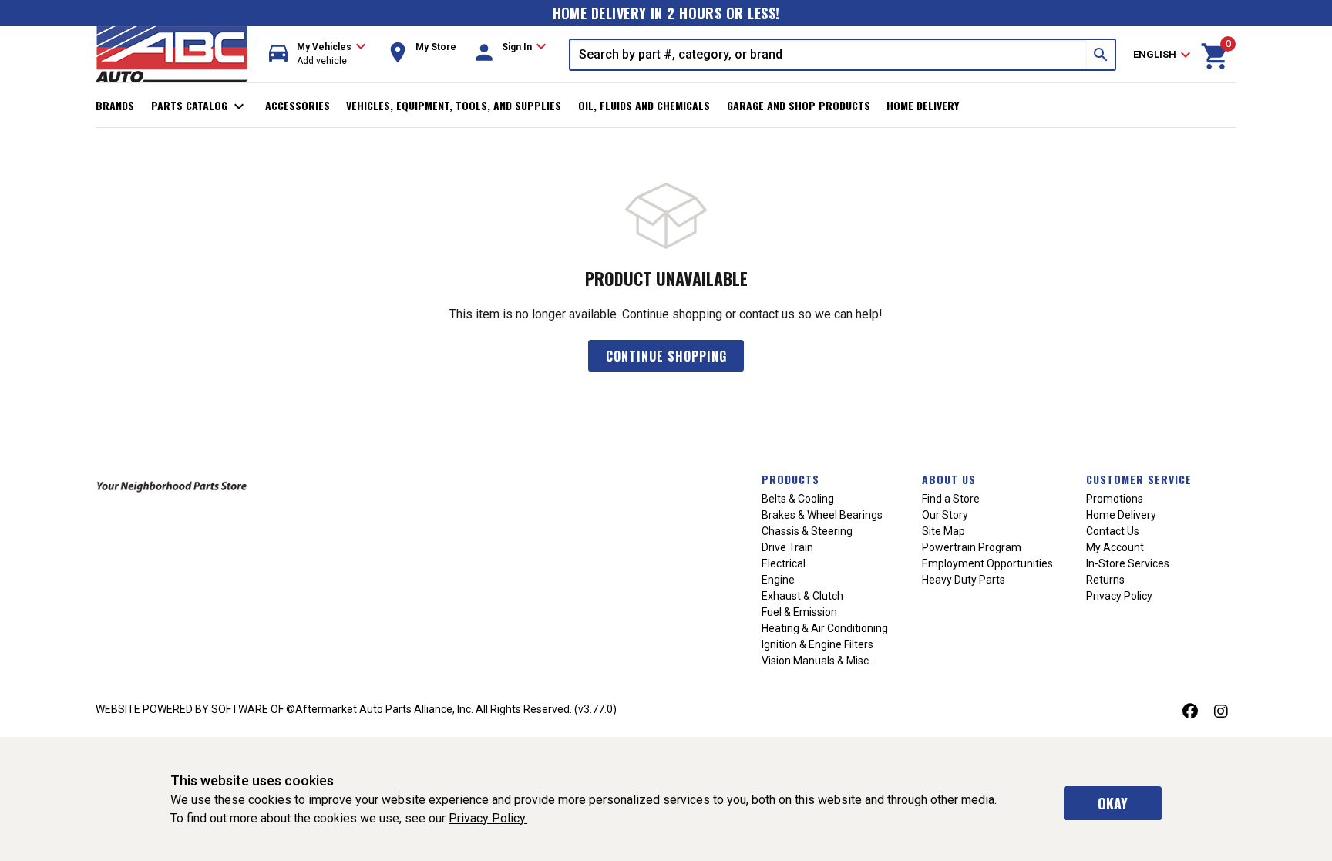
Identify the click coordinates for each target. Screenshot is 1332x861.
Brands (115, 105)
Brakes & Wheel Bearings (822, 515)
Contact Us (1112, 531)
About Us (949, 479)
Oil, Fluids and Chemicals (644, 105)
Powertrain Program (971, 547)
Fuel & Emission (799, 612)
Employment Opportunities (987, 563)
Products (790, 479)
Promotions (1114, 499)
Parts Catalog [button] (200, 106)
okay (1113, 803)
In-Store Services (1127, 563)
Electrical (784, 563)
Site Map (943, 531)
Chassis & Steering (807, 531)
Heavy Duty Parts (963, 579)
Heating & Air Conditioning (825, 628)
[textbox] (828, 54)
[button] (317, 54)
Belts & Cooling (798, 499)
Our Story (945, 515)
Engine (778, 579)
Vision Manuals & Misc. (816, 660)
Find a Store (951, 499)
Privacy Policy (1119, 596)
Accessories (297, 105)
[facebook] (1190, 711)
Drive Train (787, 547)
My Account (1115, 547)
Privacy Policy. (488, 818)
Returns (1105, 579)
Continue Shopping (666, 356)
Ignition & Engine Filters (817, 644)
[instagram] (1221, 711)
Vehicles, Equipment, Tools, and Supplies (453, 105)
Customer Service (1139, 479)
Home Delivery (922, 105)
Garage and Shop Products (798, 105)
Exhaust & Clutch (802, 596)
